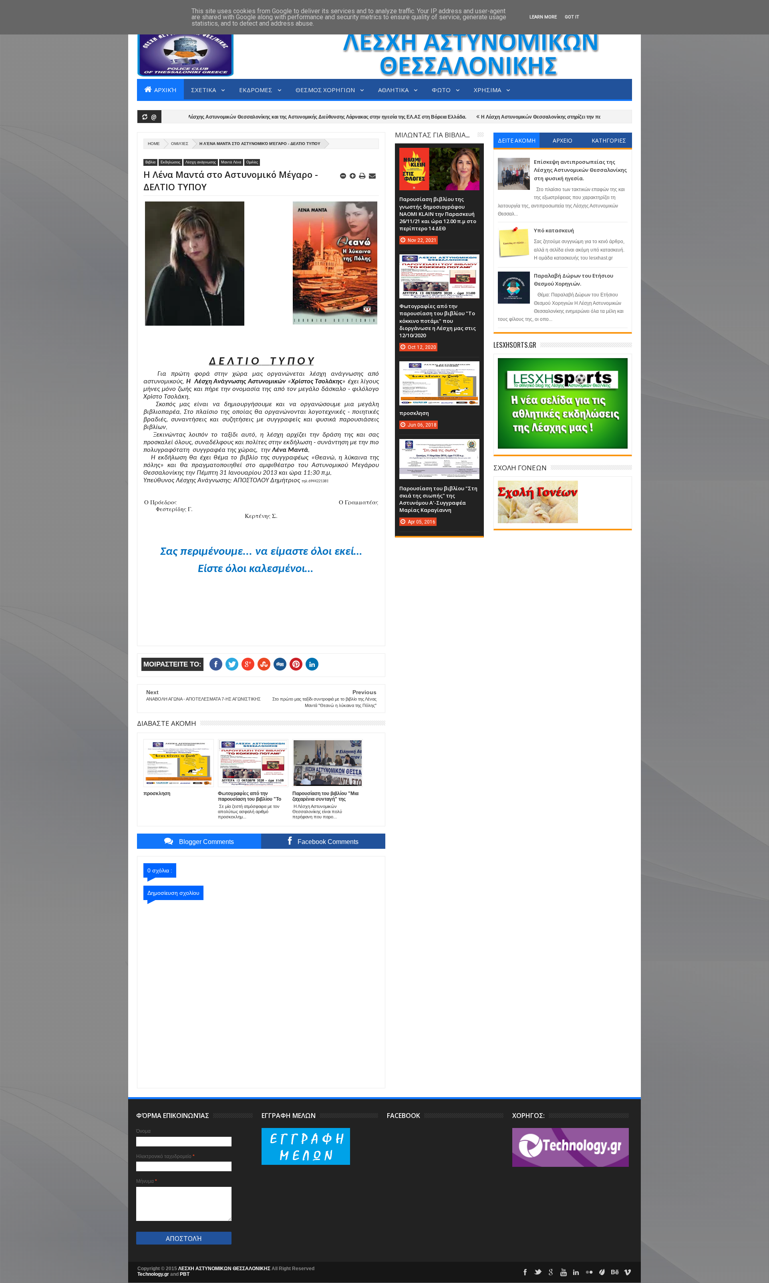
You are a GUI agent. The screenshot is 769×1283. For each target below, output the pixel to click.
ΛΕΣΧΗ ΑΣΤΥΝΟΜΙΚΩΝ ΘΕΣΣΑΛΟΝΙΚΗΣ (225, 1268)
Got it (572, 17)
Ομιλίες (179, 143)
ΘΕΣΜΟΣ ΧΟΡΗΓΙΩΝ (326, 89)
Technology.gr (153, 1274)
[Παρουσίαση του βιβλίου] (439, 447)
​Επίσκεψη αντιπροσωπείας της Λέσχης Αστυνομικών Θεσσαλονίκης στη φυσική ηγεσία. (580, 170)
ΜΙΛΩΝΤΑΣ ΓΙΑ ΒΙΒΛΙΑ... (432, 134)
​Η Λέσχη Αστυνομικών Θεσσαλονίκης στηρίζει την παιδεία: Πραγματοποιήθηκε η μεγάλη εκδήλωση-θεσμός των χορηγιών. (579, 117)
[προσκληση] (439, 369)
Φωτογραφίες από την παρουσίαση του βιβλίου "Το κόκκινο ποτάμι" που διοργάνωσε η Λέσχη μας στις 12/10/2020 (437, 320)
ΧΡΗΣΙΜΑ (488, 89)
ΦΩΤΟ (442, 89)
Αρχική (165, 89)
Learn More (543, 17)
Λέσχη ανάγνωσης (200, 162)
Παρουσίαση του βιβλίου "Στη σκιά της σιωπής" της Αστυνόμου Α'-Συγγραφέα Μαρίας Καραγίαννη (438, 499)
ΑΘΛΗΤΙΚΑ (394, 89)
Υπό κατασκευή (554, 230)
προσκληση (414, 413)
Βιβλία (150, 162)
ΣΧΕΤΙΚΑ (204, 89)
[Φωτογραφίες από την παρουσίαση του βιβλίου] (439, 262)
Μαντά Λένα (231, 162)
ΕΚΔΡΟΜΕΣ (256, 89)
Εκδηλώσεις (170, 162)
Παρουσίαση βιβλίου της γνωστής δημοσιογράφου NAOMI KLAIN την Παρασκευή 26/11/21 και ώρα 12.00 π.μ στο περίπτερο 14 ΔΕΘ (437, 213)
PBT (184, 1274)
